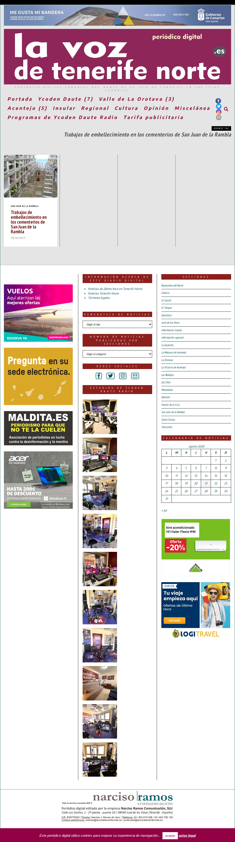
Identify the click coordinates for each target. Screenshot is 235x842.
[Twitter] (218, 106)
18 (176, 483)
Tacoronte (166, 427)
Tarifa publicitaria (153, 117)
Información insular (171, 330)
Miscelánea (192, 108)
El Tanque (166, 308)
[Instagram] (218, 112)
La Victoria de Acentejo (173, 367)
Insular (64, 108)
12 (186, 476)
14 (205, 476)
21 (206, 483)
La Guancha (167, 345)
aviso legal (187, 835)
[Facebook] (218, 101)
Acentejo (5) (27, 108)
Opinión (156, 108)
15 (215, 476)
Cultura (126, 108)
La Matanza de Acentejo (173, 352)
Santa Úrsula (168, 420)
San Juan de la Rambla (25, 206)
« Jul (164, 510)
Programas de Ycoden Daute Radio (62, 117)
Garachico (166, 315)
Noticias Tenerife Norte (103, 293)
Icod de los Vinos (170, 323)
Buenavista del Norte (172, 285)
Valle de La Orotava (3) (137, 99)
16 (225, 476)
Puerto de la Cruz (170, 405)
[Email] (218, 117)
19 (186, 483)
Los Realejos (167, 375)
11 (176, 476)
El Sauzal (166, 300)
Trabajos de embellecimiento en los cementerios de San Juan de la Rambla (29, 222)
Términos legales (99, 298)
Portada (20, 99)
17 (166, 483)
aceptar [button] (170, 835)
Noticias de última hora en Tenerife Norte (115, 289)
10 (166, 476)
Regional (95, 108)
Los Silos (165, 382)
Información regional (172, 337)
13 (195, 476)
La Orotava (167, 360)
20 (195, 483)
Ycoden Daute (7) (65, 99)
